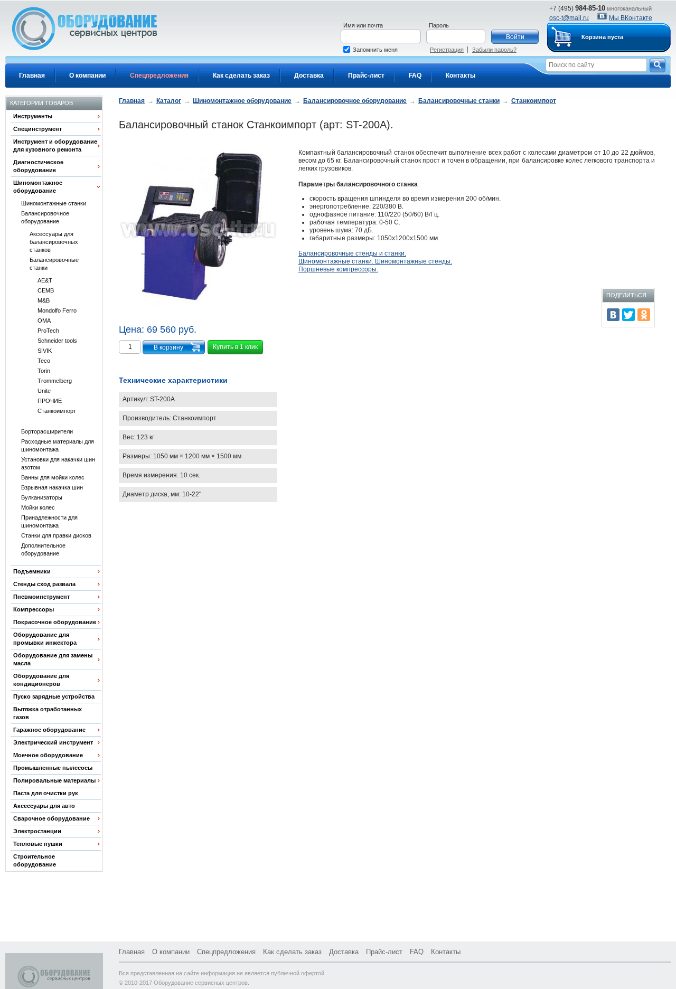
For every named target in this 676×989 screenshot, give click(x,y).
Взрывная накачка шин (52, 487)
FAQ (415, 75)
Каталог (168, 101)
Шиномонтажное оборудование (37, 187)
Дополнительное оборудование (43, 549)
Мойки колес (38, 507)
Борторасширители (47, 431)
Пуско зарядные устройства (54, 696)
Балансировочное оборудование (45, 217)
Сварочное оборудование (51, 818)
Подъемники (32, 571)
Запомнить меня (375, 49)
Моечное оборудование (48, 755)
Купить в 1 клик (235, 347)
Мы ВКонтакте (630, 18)
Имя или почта (363, 25)
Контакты (460, 75)
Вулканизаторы (41, 497)
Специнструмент (37, 129)
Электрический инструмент (53, 742)
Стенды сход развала (44, 584)
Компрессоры (33, 609)
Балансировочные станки (54, 264)
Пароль (439, 25)
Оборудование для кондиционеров (41, 680)
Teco (43, 360)
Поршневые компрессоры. (338, 269)
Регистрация (447, 49)
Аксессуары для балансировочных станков (54, 242)
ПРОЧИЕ (49, 401)
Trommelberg (54, 381)
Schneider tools (57, 340)
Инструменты (32, 116)
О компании (87, 75)
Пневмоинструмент (41, 597)
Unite (44, 391)
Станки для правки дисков (56, 535)
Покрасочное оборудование (54, 622)
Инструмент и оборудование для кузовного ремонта (55, 145)
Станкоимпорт (56, 411)
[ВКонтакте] (613, 314)
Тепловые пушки (37, 844)
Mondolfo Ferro (57, 310)
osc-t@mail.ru (569, 18)
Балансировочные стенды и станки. (352, 253)
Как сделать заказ (241, 75)
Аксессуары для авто (44, 806)
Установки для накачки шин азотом (58, 463)
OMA (44, 320)
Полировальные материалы (54, 780)
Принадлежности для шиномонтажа (49, 521)
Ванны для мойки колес (52, 477)
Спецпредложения (159, 75)
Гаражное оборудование (49, 730)
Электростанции (37, 831)
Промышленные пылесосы (52, 768)
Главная (32, 75)
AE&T (44, 280)
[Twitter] (628, 314)
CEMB (45, 290)
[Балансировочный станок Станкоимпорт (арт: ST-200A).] (198, 229)
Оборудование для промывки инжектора (45, 639)
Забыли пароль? (494, 49)
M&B (43, 300)
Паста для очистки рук (45, 793)
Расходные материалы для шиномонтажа (57, 445)
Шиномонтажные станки (53, 203)
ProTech (48, 330)
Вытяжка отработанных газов (47, 713)
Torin (43, 371)
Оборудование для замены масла (52, 659)
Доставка (309, 75)
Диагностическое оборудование (38, 166)
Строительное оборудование (34, 860)
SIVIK (44, 350)
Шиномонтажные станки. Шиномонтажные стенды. (375, 261)
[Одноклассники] (643, 314)
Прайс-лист (366, 75)
